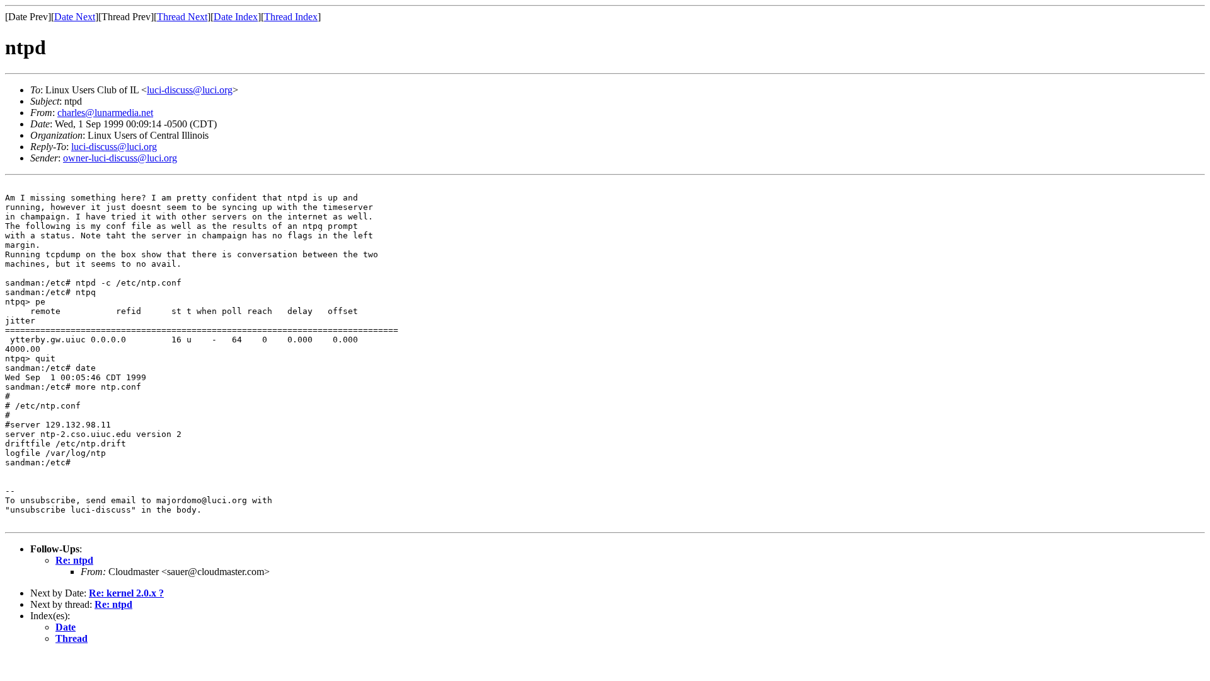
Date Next (74, 16)
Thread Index (291, 16)
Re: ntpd (74, 560)
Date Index (236, 16)
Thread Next (182, 16)
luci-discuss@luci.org (190, 89)
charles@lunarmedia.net (105, 112)
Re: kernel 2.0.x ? (126, 593)
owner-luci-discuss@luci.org (120, 158)
